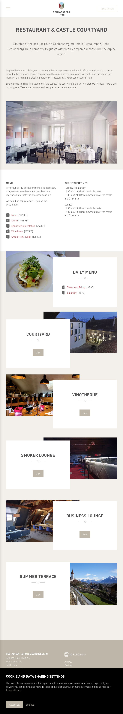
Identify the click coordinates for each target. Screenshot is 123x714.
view (38, 352)
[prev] (8, 132)
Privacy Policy (13, 690)
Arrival (68, 661)
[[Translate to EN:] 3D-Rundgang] (75, 654)
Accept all (14, 704)
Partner (68, 665)
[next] (114, 132)
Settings (30, 704)
